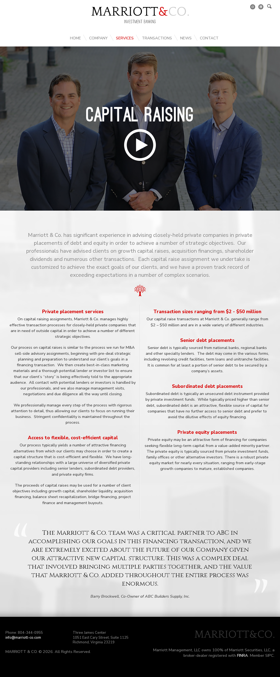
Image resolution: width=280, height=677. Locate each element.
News (186, 38)
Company (98, 38)
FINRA (242, 655)
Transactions (157, 38)
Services (125, 38)
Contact (209, 38)
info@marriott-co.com (23, 637)
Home (75, 38)
